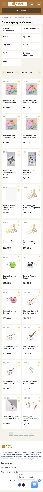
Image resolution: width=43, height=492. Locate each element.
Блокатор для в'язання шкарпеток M (11, 243)
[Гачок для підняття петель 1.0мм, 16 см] (11, 405)
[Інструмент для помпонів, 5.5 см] (31, 89)
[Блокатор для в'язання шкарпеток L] (31, 194)
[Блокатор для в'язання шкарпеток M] (11, 229)
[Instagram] (23, 485)
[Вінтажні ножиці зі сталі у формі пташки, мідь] (31, 335)
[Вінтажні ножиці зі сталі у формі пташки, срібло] (11, 370)
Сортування (26, 72)
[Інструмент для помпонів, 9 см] (31, 124)
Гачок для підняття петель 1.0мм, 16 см (11, 417)
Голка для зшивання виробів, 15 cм (31, 418)
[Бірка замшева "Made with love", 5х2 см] (11, 159)
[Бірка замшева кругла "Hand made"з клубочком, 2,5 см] (31, 159)
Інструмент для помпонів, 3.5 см (10, 101)
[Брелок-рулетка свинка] (11, 300)
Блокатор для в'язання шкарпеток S (31, 243)
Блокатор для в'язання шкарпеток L (31, 207)
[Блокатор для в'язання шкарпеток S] (31, 229)
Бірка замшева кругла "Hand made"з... (29, 172)
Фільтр (10, 72)
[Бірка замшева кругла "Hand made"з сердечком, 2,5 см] (11, 194)
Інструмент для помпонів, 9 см (29, 136)
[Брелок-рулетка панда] (31, 265)
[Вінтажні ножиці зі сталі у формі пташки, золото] (11, 335)
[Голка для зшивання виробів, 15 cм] (31, 405)
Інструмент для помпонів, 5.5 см (30, 101)
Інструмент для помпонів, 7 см (9, 136)
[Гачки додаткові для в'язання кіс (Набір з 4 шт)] (31, 370)
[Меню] (4, 4)
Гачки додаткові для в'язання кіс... (30, 382)
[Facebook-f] (19, 485)
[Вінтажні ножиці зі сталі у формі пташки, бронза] (31, 300)
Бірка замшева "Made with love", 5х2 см (10, 172)
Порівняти (18, 81)
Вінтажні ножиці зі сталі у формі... (30, 312)
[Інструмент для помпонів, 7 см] (11, 124)
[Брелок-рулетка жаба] (11, 265)
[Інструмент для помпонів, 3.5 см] (11, 89)
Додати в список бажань (19, 85)
